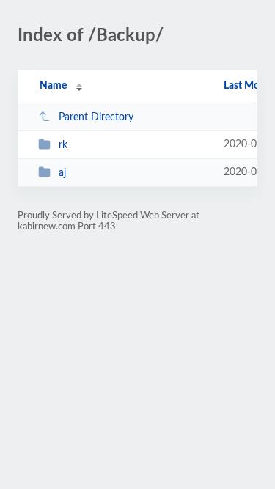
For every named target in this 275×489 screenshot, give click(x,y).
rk (63, 145)
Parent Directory (96, 117)
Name (53, 86)
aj (62, 173)
